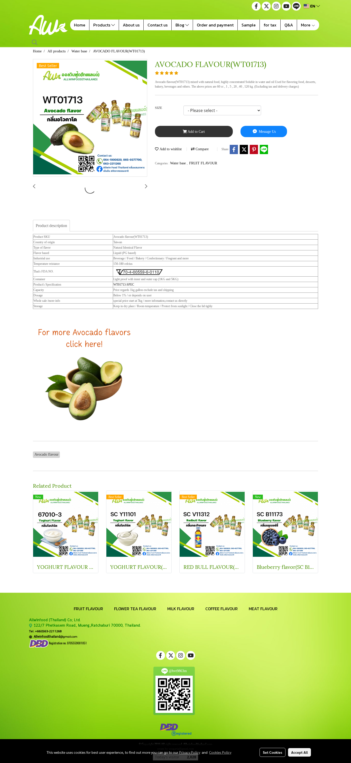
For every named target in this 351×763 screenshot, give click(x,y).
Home (79, 25)
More (306, 25)
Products (102, 25)
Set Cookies (272, 752)
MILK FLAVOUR (180, 609)
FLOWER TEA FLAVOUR (135, 609)
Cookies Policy (220, 752)
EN (312, 6)
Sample (249, 25)
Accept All (299, 752)
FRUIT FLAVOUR (203, 163)
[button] (34, 42)
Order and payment (215, 25)
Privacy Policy (189, 752)
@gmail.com (54, 636)
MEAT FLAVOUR (263, 609)
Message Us (267, 132)
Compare (202, 149)
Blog (180, 25)
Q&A (288, 25)
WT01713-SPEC (123, 284)
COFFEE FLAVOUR (221, 609)
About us (131, 25)
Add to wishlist (170, 149)
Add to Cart (196, 132)
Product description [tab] (51, 225)
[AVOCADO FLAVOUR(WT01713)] (90, 118)
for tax (270, 25)
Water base (178, 163)
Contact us (157, 25)
